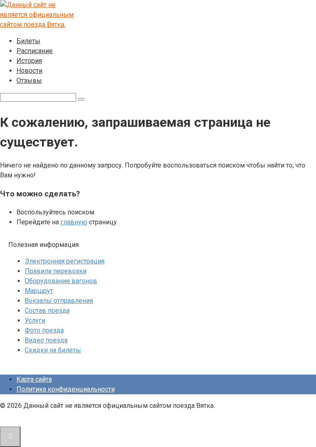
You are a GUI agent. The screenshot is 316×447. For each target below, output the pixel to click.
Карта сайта (34, 379)
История (29, 61)
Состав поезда (47, 310)
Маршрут (39, 291)
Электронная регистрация (65, 261)
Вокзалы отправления (59, 301)
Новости (29, 70)
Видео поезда (46, 340)
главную (73, 222)
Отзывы (29, 80)
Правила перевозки (55, 271)
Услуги (35, 320)
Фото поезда (44, 330)
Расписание (34, 51)
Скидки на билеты (53, 350)
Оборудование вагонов (61, 281)
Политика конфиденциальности (65, 389)
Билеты (28, 41)
